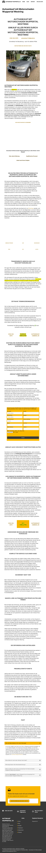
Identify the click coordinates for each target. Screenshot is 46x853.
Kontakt (33, 1)
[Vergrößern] (40, 125)
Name (8, 423)
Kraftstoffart (9, 415)
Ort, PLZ (25, 423)
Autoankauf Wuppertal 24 (13, 1)
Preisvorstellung (26, 419)
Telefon (25, 427)
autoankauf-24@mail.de (28, 38)
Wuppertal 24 (35, 821)
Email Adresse (10, 427)
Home (23, 1)
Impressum (20, 827)
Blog (28, 1)
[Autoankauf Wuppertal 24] (3, 1)
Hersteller (9, 411)
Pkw (9, 249)
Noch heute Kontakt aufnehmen (23, 122)
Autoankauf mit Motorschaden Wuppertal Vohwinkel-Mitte (15, 849)
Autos (36, 249)
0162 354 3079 (40, 1)
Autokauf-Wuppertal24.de (17, 754)
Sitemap (20, 832)
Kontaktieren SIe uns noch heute (23, 45)
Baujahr (24, 415)
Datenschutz (21, 830)
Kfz (23, 249)
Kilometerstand (10, 419)
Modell (24, 411)
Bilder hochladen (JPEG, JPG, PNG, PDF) (15, 430)
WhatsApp (30, 208)
